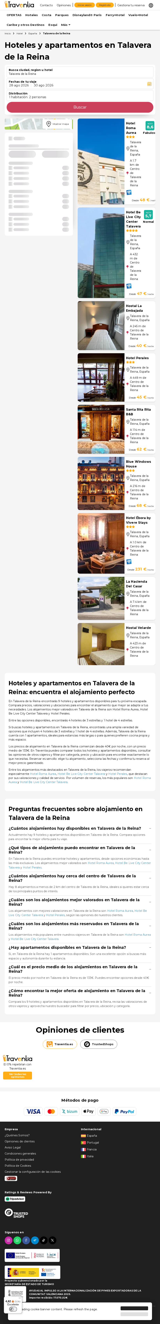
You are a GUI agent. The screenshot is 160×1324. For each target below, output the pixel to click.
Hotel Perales (117, 774)
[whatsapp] (17, 1240)
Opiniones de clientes (20, 1141)
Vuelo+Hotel (138, 15)
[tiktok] (44, 1240)
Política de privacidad (19, 1159)
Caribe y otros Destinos (25, 25)
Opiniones (64, 5)
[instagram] (9, 1240)
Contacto (46, 5)
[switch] (13, 1309)
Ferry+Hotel (115, 15)
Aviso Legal (13, 1147)
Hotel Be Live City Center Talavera (81, 774)
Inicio (8, 33)
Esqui (52, 25)
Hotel (20, 33)
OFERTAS (14, 15)
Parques (62, 15)
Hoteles (31, 15)
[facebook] (26, 1240)
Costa (46, 15)
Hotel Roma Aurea (43, 774)
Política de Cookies (18, 1165)
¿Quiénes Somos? (17, 1135)
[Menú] (19, 1299)
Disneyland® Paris (87, 15)
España (32, 33)
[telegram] (35, 1240)
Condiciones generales (20, 1153)
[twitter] (53, 1240)
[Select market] (151, 5)
